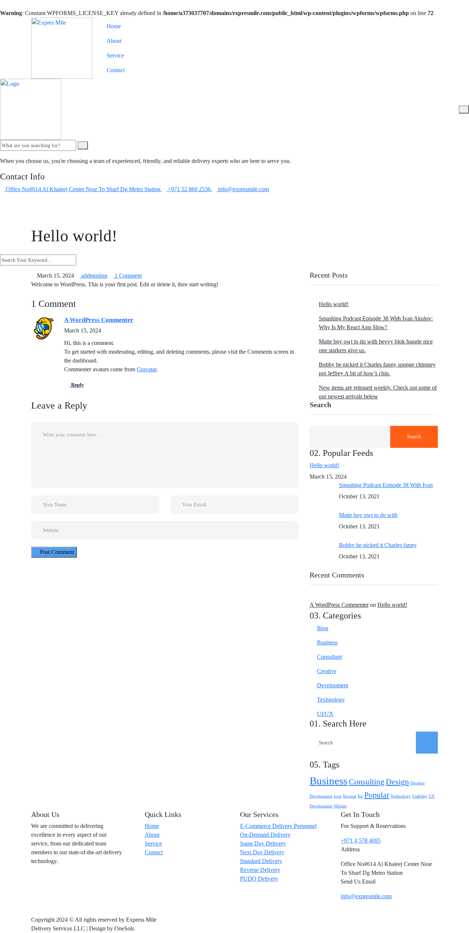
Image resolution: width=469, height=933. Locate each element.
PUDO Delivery (259, 879)
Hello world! (333, 304)
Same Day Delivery (263, 843)
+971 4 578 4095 (361, 840)
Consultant (329, 657)
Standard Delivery (261, 861)
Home (114, 26)
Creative (326, 671)
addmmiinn (93, 275)
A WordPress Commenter (98, 319)
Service (115, 55)
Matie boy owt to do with (368, 515)
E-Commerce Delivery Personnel (278, 826)
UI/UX (325, 714)
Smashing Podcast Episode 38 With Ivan (386, 485)
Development (332, 685)
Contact (116, 70)
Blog (322, 628)
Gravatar (146, 369)
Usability (419, 796)
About (114, 41)
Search (320, 405)
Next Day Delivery (262, 852)
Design (397, 781)
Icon (337, 796)
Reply (77, 385)
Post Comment (56, 552)
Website (340, 806)
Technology (401, 796)
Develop (417, 783)
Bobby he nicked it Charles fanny (378, 545)
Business (327, 642)
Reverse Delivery (260, 870)
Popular (376, 795)
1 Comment (127, 275)
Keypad (349, 796)
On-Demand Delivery (265, 835)
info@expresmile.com (366, 896)
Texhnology (331, 699)
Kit (360, 796)
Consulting (366, 781)
